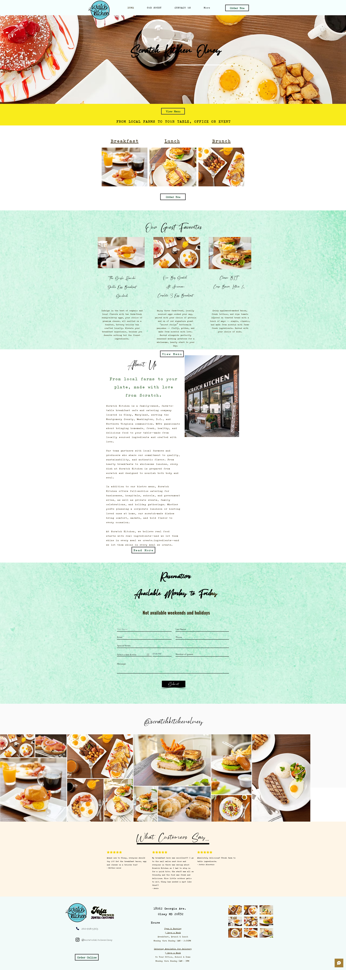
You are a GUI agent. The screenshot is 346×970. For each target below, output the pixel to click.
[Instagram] (77, 939)
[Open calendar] (148, 655)
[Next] (331, 59)
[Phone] (77, 928)
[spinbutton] (162, 654)
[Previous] (15, 59)
